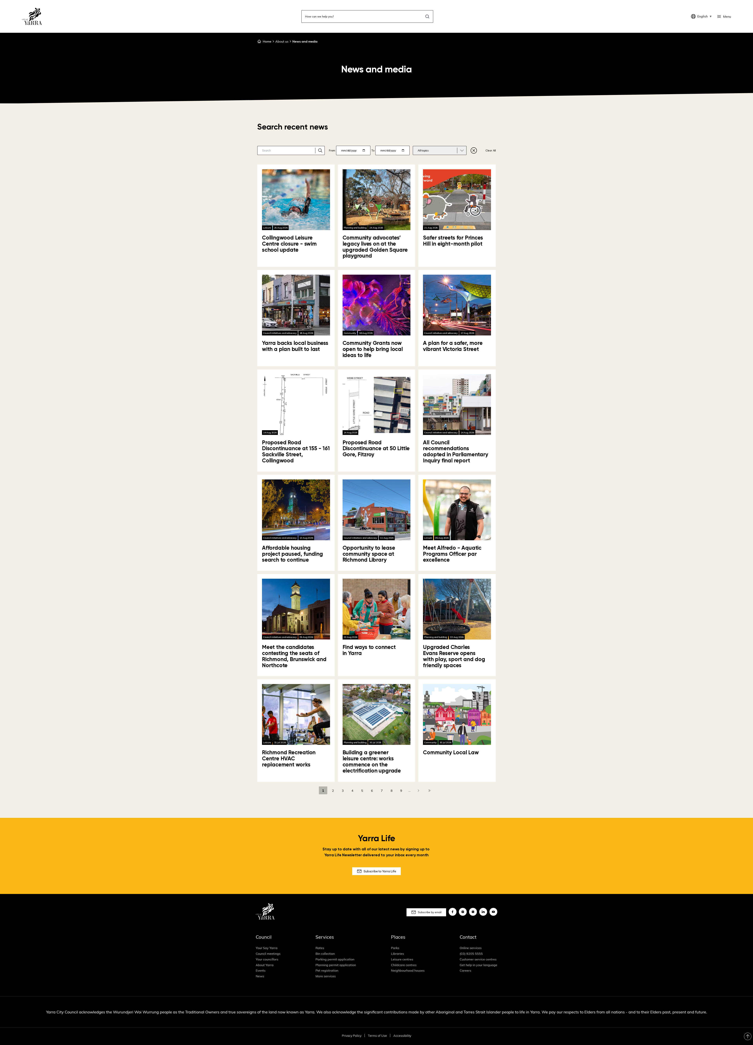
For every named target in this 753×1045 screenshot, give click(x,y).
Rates (320, 948)
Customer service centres (478, 959)
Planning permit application (336, 965)
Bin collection (325, 954)
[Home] (32, 16)
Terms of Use (377, 1036)
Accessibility (402, 1036)
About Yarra (265, 965)
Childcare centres (404, 965)
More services (326, 976)
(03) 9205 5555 (471, 954)
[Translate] (694, 16)
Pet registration (327, 970)
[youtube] (493, 912)
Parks (395, 948)
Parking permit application (335, 959)
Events (261, 970)
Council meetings (268, 954)
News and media (304, 41)
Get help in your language (478, 965)
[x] (473, 912)
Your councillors (267, 959)
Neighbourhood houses (408, 970)
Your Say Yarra (266, 948)
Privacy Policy (351, 1036)
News (260, 976)
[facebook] (453, 912)
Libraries (397, 954)
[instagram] (463, 912)
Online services (471, 948)
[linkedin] (483, 912)
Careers (465, 970)
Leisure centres (402, 959)
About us (281, 41)
